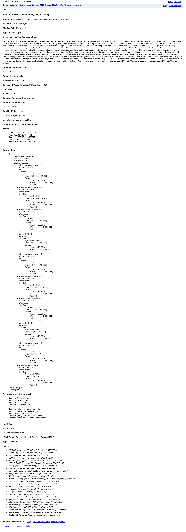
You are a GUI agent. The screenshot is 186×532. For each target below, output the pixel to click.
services (13, 5)
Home (5, 5)
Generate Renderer (41, 522)
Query (28, 522)
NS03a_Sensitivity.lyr (73, 5)
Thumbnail (17, 526)
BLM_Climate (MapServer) (51, 5)
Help (165, 6)
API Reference (175, 6)
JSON (5, 10)
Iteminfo (7, 526)
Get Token (177, 2)
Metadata (27, 526)
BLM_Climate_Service (28, 5)
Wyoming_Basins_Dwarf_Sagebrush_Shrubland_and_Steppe (42, 19)
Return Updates (58, 522)
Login (170, 2)
